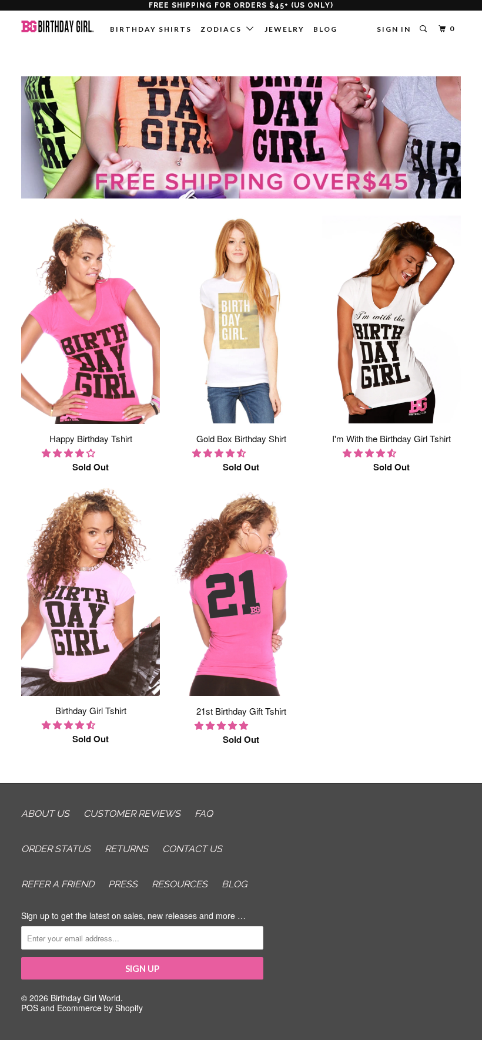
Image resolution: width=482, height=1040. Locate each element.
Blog (325, 29)
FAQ (204, 813)
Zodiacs (223, 29)
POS (29, 1008)
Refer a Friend (57, 884)
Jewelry (284, 29)
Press (123, 884)
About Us (45, 813)
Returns (126, 848)
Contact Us (192, 848)
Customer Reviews (131, 813)
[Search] (424, 29)
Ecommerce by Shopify (100, 1008)
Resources (179, 884)
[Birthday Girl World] (57, 26)
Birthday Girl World (85, 998)
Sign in (394, 29)
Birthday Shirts (151, 29)
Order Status (56, 848)
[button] (70, 452)
